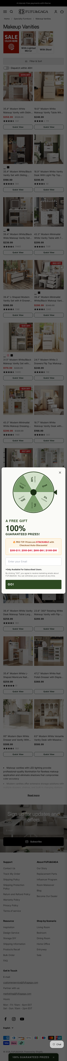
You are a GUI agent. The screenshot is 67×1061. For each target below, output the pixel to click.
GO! (11, 584)
